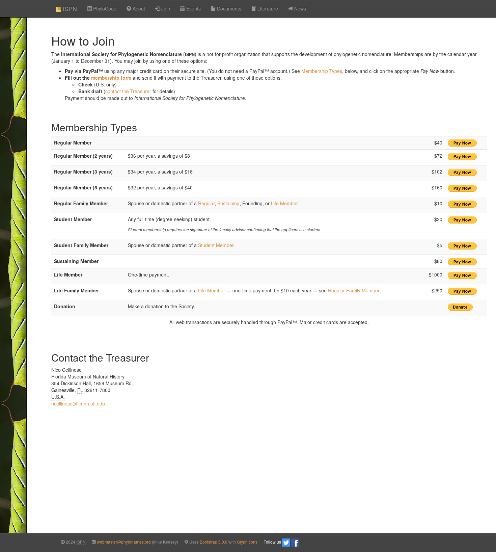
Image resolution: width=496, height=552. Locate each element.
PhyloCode (104, 8)
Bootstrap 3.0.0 (213, 542)
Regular (206, 203)
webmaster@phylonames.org (124, 542)
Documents (228, 8)
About (138, 8)
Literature (267, 8)
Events (193, 8)
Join (165, 8)
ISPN (69, 8)
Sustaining (228, 203)
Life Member (284, 203)
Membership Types (321, 71)
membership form (111, 77)
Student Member (215, 245)
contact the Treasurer (128, 91)
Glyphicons (247, 542)
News (299, 8)
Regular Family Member (353, 290)
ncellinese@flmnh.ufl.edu (78, 403)
